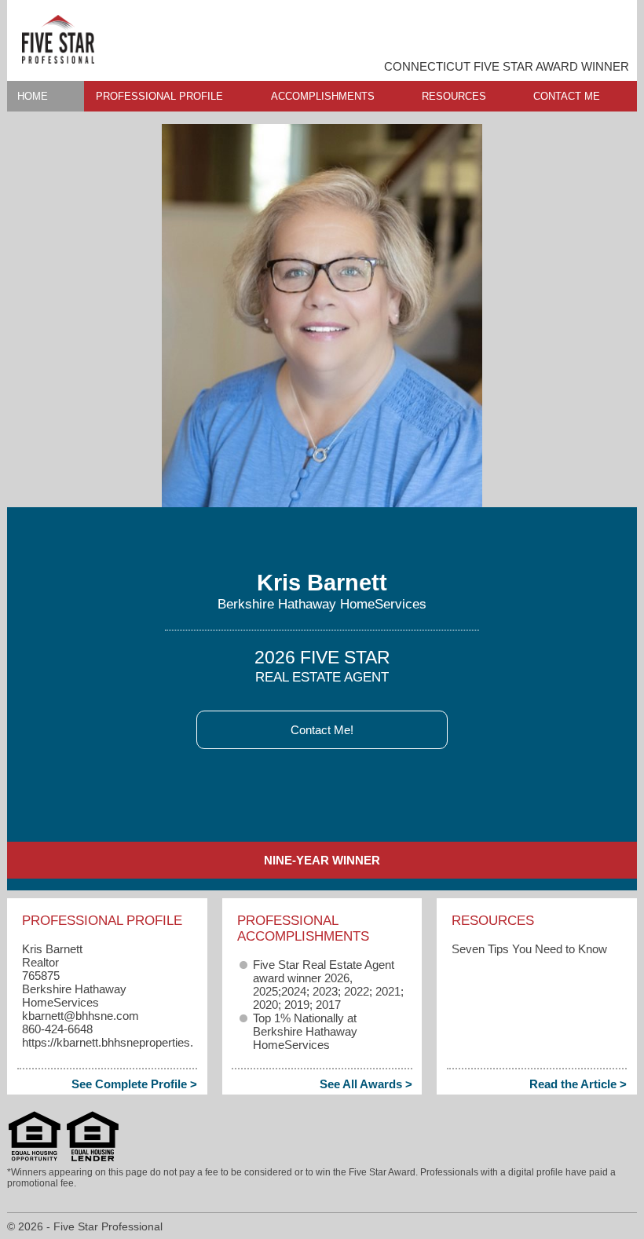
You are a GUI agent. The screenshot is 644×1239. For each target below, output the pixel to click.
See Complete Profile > (134, 1084)
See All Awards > (366, 1084)
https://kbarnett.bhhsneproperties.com (119, 1042)
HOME (32, 96)
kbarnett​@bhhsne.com (80, 1015)
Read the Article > (578, 1084)
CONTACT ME (566, 96)
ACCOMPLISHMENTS (323, 96)
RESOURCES (454, 96)
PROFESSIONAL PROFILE (159, 96)
